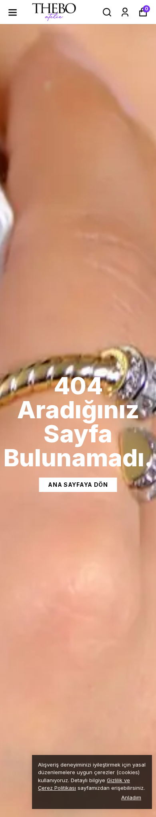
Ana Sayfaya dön (78, 484)
